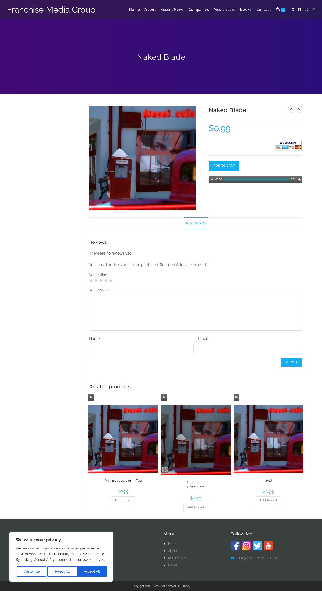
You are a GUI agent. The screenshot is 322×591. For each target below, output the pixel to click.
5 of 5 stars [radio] (111, 280)
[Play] (212, 179)
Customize (32, 571)
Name (95, 338)
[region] (61, 557)
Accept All (92, 571)
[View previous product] (291, 109)
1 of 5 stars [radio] (91, 280)
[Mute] (299, 179)
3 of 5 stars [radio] (101, 280)
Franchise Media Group (51, 9)
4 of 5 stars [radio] (106, 280)
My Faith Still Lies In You (123, 480)
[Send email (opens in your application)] (313, 9)
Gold (268, 480)
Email (204, 338)
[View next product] (299, 109)
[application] (255, 179)
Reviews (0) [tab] (196, 223)
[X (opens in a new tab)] (293, 9)
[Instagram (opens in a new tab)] (306, 9)
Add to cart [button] (123, 500)
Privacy (186, 586)
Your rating (99, 275)
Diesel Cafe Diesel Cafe (196, 484)
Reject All (62, 571)
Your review (100, 290)
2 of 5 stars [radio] (96, 280)
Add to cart (224, 165)
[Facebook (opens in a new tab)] (299, 9)
